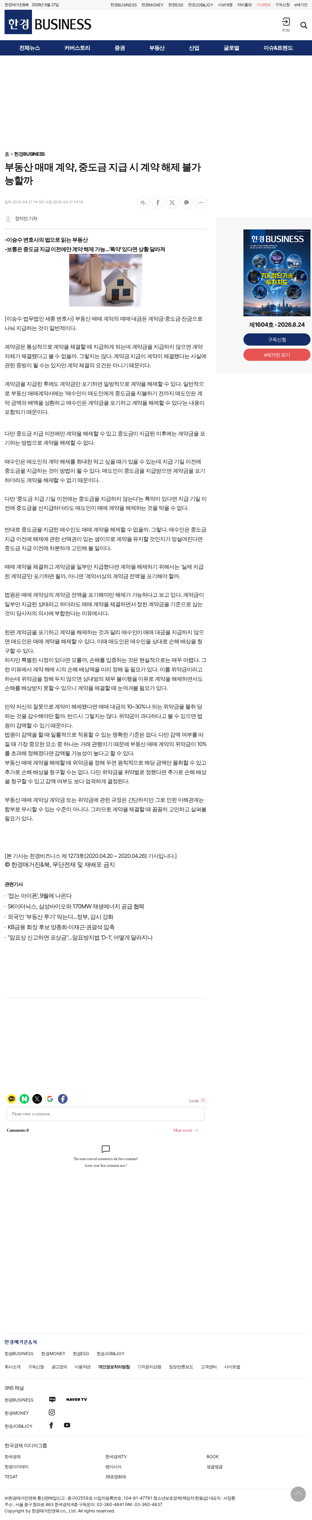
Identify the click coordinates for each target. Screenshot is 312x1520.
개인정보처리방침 (114, 1366)
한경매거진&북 (17, 4)
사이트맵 (232, 1366)
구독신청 (282, 4)
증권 (120, 48)
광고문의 (59, 1366)
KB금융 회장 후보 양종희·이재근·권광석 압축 (61, 927)
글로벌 (231, 48)
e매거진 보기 (277, 355)
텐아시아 (113, 1466)
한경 (123, 4)
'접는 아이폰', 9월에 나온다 (40, 895)
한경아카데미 (16, 1466)
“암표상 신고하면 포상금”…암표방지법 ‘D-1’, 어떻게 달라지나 (80, 937)
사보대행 (225, 4)
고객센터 (209, 1366)
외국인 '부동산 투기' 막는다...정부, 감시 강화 (60, 916)
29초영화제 (115, 1476)
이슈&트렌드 (278, 48)
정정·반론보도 (181, 1366)
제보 (263, 4)
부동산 (157, 48)
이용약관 (82, 1366)
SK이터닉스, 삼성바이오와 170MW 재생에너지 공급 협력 (76, 906)
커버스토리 (77, 48)
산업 (194, 48)
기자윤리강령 (149, 1366)
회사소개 (12, 1366)
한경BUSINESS (29, 154)
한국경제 (12, 1456)
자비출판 (244, 4)
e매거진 (300, 4)
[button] (285, 24)
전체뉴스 (29, 48)
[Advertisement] (156, 103)
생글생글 (214, 1466)
